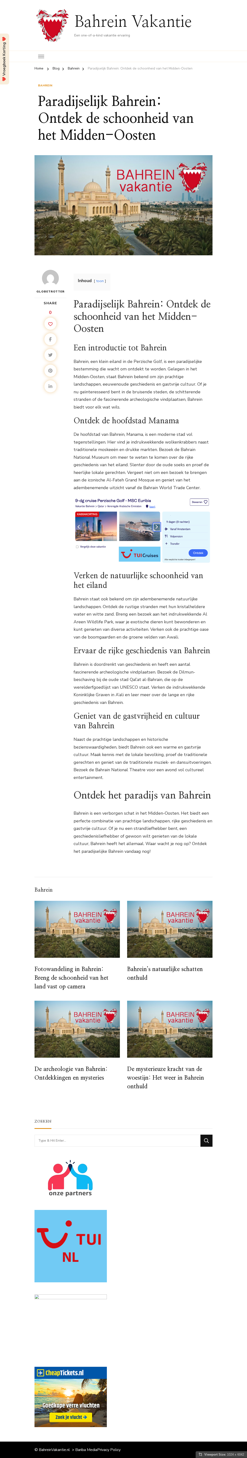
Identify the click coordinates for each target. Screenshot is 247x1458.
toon (100, 280)
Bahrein (45, 85)
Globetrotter (50, 291)
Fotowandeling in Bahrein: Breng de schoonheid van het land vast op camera (71, 978)
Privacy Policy (109, 1449)
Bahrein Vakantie (133, 22)
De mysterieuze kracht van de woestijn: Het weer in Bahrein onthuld (165, 1078)
